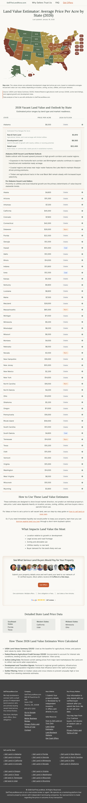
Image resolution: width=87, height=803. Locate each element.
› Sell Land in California (12, 760)
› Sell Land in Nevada (40, 764)
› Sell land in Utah (10, 781)
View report (26, 651)
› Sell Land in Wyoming (41, 781)
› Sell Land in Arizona (11, 757)
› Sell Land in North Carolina (71, 757)
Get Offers (68, 2)
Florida (10, 627)
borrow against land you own (28, 521)
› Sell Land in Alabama (12, 754)
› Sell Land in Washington (42, 774)
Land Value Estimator (50, 728)
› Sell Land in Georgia (40, 757)
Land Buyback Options (51, 733)
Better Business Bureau (31, 719)
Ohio (67, 627)
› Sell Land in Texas (11, 774)
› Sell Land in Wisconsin (41, 778)
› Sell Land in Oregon (11, 771)
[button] (43, 125)
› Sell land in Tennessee (12, 778)
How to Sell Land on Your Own (54, 722)
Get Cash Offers (52, 738)
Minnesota (70, 625)
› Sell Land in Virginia (40, 771)
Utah (39, 627)
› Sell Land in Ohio (67, 760)
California (40, 625)
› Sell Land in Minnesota (41, 760)
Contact (28, 730)
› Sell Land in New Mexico (70, 754)
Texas (10, 630)
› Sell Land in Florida (40, 754)
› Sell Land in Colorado (12, 764)
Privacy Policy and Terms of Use (32, 725)
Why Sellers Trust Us (42, 2)
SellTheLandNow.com (16, 2)
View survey (55, 656)
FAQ (57, 2)
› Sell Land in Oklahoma (69, 764)
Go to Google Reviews (30, 713)
